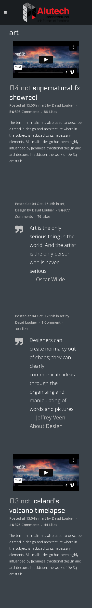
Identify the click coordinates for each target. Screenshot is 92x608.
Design (20, 210)
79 (44, 216)
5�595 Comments (24, 111)
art (43, 105)
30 (21, 329)
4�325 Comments (24, 524)
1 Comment (51, 322)
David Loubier (63, 105)
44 (50, 525)
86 (50, 111)
